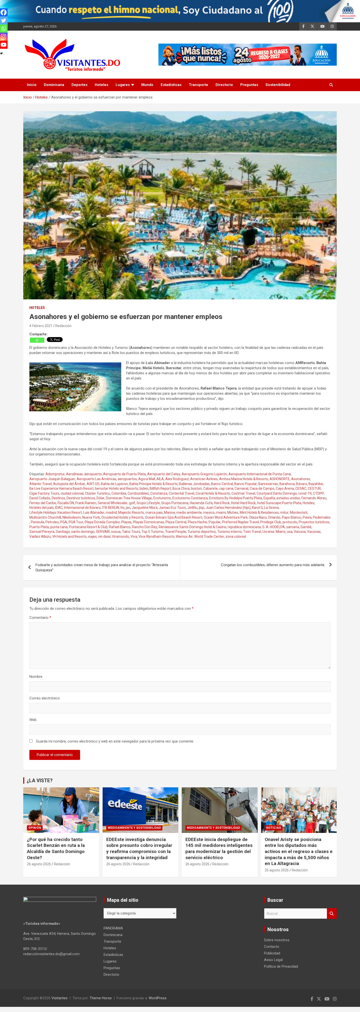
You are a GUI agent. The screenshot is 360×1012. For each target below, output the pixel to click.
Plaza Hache (197, 522)
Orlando (274, 517)
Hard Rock (222, 503)
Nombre (35, 676)
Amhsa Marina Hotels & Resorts (243, 479)
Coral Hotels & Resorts (213, 493)
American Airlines (204, 479)
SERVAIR (103, 532)
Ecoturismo (162, 498)
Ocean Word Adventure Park (226, 517)
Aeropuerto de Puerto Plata (124, 474)
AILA (160, 479)
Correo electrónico (44, 698)
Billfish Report (160, 488)
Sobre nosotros (276, 940)
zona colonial (236, 536)
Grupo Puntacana (174, 503)
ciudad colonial (72, 493)
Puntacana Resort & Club (88, 527)
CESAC (300, 488)
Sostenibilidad (277, 85)
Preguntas (249, 85)
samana (292, 527)
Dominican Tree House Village (129, 498)
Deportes (79, 85)
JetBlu (192, 508)
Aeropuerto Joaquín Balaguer (52, 479)
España (269, 498)
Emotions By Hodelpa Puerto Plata (235, 498)
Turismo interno (229, 532)
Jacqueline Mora (144, 508)
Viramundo (120, 536)
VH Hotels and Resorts (69, 536)
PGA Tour (76, 522)
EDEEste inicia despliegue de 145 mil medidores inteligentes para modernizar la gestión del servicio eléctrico (218, 848)
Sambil (305, 527)
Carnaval (241, 488)
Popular (215, 522)
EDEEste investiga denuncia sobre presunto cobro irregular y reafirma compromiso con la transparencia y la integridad (139, 848)
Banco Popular (245, 484)
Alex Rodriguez (177, 479)
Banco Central (222, 484)
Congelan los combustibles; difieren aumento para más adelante (272, 565)
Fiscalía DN (66, 503)
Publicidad (272, 953)
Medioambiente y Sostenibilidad (134, 827)
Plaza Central (176, 522)
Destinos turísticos (81, 498)
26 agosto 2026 (39, 864)
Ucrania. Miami (274, 532)
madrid (111, 512)
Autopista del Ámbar (69, 484)
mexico (209, 512)
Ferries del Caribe (42, 503)
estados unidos (288, 498)
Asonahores (300, 479)
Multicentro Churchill (45, 517)
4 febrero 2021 (40, 326)
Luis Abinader (93, 512)
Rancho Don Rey (144, 527)
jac (128, 508)
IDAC (59, 508)
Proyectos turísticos (314, 522)
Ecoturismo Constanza (190, 498)
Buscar (332, 913)
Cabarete (210, 488)
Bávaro (301, 484)
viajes (92, 536)
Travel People (175, 532)
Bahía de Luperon (114, 484)
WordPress (158, 998)
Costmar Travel (243, 493)
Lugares (123, 85)
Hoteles (101, 85)
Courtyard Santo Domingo (277, 493)
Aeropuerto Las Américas (96, 479)
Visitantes (59, 998)
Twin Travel (252, 532)
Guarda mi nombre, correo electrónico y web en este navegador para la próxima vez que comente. (115, 741)
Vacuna (300, 532)
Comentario (40, 617)
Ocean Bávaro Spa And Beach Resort (173, 517)
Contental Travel (181, 493)
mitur (284, 512)
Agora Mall (146, 479)
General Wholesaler (113, 503)
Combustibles (138, 493)
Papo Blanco (291, 517)
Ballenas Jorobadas (194, 484)
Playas (126, 522)
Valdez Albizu (40, 536)
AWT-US (93, 484)
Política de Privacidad (281, 966)
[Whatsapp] (37, 340)
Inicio (31, 85)
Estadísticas (171, 85)
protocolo (290, 522)
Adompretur (55, 474)
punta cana (59, 527)
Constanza (158, 493)
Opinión (34, 827)
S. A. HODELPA (273, 527)
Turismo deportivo (202, 532)
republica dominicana (244, 527)
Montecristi (298, 512)
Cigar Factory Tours (44, 493)
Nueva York (91, 517)
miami (221, 512)
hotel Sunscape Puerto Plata (279, 503)
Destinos (58, 498)
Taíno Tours (131, 532)
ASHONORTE (280, 479)
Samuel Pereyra (41, 532)
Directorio (224, 85)
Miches (232, 512)
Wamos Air (184, 536)
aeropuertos (127, 479)
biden (144, 488)
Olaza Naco (258, 517)
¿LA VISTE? (40, 780)
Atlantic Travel (40, 484)
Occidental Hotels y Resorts (122, 517)
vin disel (104, 536)
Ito (122, 508)
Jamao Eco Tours (172, 508)
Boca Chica (181, 488)
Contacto (271, 946)
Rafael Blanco (120, 527)
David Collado (39, 498)
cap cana (226, 488)
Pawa (307, 517)
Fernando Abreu (313, 498)
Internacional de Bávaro (82, 508)
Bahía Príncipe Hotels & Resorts (153, 484)
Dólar (100, 498)
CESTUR (314, 488)
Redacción (63, 326)
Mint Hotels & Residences (259, 512)
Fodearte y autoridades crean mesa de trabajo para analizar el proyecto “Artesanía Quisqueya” (102, 567)
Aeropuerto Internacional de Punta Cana (259, 474)
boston (196, 488)
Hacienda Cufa (201, 503)
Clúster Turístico (97, 493)
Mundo (147, 85)
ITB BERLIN (110, 508)
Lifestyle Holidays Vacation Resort (55, 512)
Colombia (118, 493)
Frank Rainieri (85, 503)
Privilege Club (270, 522)
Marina (169, 512)
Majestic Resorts (131, 512)
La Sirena (271, 508)
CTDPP (318, 493)
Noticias (273, 827)
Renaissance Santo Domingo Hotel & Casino (192, 527)
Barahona (287, 484)
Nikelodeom (71, 517)
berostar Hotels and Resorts (116, 488)
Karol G (257, 508)
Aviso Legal (273, 960)
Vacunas (314, 532)
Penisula (37, 522)
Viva (134, 536)
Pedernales (322, 517)
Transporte (198, 85)
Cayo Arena (285, 488)
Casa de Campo (262, 488)
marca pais (154, 512)
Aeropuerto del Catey (163, 474)
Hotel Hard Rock (243, 503)
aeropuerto (93, 474)
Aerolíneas (74, 474)
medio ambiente (189, 512)
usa (289, 532)
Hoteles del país (41, 508)
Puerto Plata (39, 527)
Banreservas (268, 484)
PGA (63, 522)
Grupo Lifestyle (148, 503)
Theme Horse (101, 998)
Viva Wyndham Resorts (156, 536)
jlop (201, 508)
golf (132, 503)
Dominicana (54, 85)
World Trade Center (209, 536)
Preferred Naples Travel (240, 522)
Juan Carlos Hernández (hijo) (228, 508)
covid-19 (305, 493)
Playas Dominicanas (148, 522)
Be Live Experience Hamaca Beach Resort (61, 488)
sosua (115, 532)
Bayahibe (316, 484)
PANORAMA (113, 928)
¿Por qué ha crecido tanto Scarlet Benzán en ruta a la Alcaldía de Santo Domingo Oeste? (56, 848)
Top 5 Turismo (153, 532)
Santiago (63, 532)
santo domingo (83, 532)
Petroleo (52, 522)
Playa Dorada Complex (102, 522)
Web (32, 720)
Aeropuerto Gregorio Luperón (204, 474)
